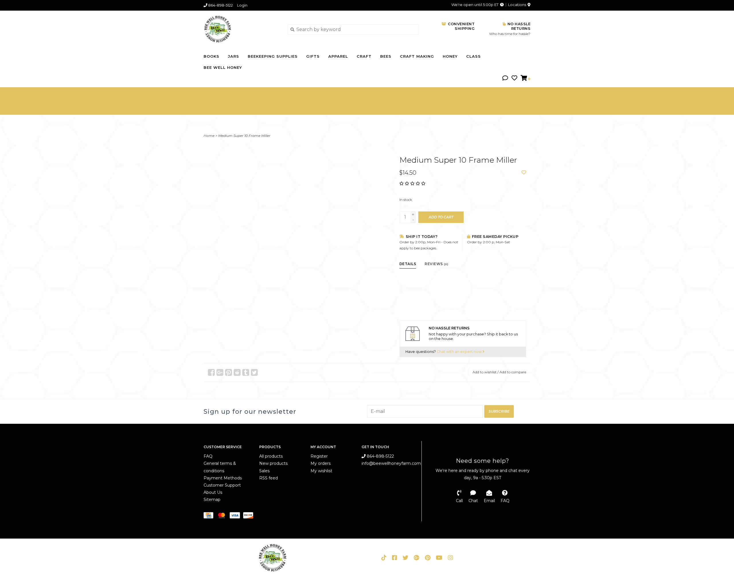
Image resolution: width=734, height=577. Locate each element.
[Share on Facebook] (211, 372)
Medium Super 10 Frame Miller (244, 135)
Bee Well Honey (223, 67)
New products (273, 463)
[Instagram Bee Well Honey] (450, 558)
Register (319, 456)
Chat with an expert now (460, 351)
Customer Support (222, 485)
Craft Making (417, 56)
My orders (321, 463)
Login (242, 5)
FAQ (208, 456)
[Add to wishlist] (524, 172)
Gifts (313, 56)
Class (473, 56)
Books (211, 56)
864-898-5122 (380, 456)
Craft (364, 56)
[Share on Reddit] (237, 372)
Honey (450, 56)
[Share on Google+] (219, 372)
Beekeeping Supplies (273, 56)
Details (407, 264)
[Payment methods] (210, 516)
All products (271, 456)
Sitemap (212, 499)
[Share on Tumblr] (245, 372)
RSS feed (268, 478)
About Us (213, 492)
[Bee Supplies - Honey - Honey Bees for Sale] (241, 29)
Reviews (436, 264)
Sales (264, 470)
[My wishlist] (514, 78)
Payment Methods (223, 478)
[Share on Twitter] (254, 372)
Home (209, 135)
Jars (233, 56)
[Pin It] (228, 372)
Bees (385, 56)
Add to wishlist (485, 372)
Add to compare (512, 372)
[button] (505, 78)
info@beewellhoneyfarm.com (391, 463)
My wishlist (321, 470)
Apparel (338, 56)
